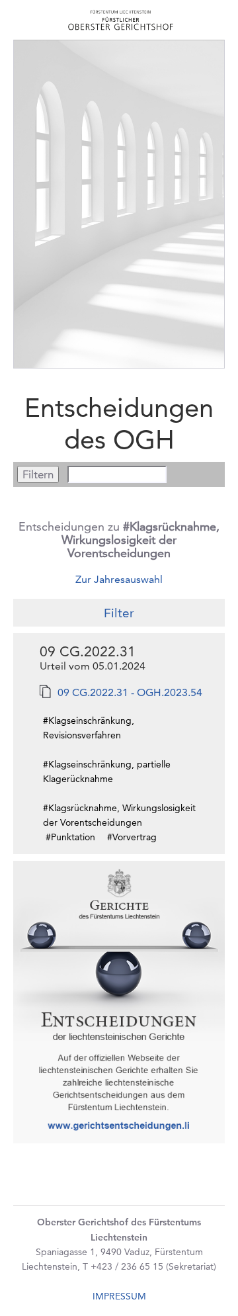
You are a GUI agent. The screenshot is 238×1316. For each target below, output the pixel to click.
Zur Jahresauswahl (119, 579)
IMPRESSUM (119, 1296)
